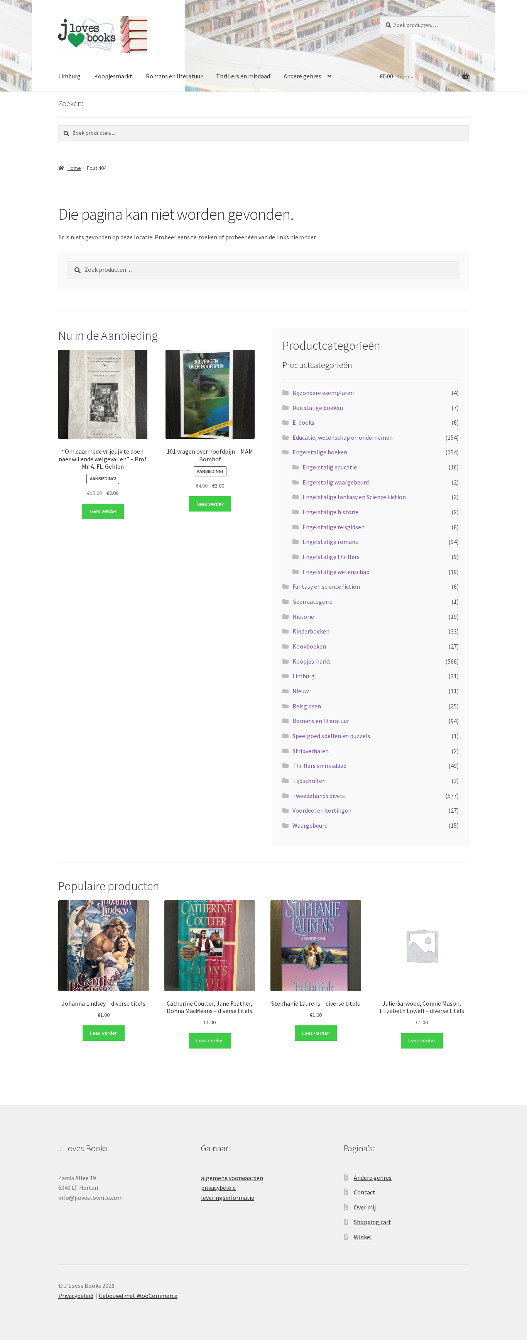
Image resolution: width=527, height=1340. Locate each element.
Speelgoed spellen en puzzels (331, 736)
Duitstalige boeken (317, 408)
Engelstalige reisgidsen (333, 527)
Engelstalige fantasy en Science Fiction (354, 497)
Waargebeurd (310, 825)
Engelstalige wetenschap (336, 572)
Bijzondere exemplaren (323, 392)
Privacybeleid (75, 1295)
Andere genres (302, 76)
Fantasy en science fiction (326, 586)
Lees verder (103, 511)
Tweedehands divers (318, 796)
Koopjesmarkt (113, 76)
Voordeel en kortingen (321, 810)
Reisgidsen (306, 706)
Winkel (363, 1237)
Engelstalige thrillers (331, 557)
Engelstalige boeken (319, 452)
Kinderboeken (310, 631)
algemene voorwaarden (232, 1178)
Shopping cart (372, 1222)
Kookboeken (309, 646)
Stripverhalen (310, 751)
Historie (303, 616)
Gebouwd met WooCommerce (138, 1295)
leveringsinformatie (227, 1197)
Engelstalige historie (330, 512)
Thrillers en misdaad (243, 76)
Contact (364, 1192)
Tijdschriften (309, 780)
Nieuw (300, 691)
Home (74, 167)
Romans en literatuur (174, 76)
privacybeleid (218, 1187)
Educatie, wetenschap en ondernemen (342, 437)
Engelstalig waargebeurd (335, 482)
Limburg (69, 76)
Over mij (365, 1207)
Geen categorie (312, 601)
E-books (303, 422)
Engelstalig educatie (329, 467)
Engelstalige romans (330, 541)
